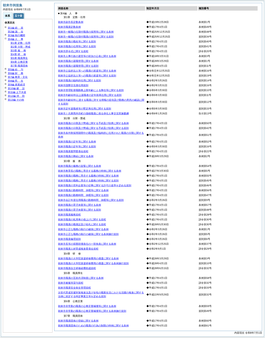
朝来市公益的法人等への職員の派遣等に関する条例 (87, 70)
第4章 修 (18, 54)
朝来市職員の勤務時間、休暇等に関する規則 (83, 195)
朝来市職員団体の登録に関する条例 (78, 320)
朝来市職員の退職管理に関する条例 (78, 61)
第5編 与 (15, 69)
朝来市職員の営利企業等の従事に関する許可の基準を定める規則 (94, 185)
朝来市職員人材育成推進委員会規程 (78, 248)
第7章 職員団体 (19, 65)
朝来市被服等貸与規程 (70, 282)
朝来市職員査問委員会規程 (73, 151)
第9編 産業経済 (16, 84)
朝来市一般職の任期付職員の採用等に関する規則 (86, 36)
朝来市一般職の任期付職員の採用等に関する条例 (86, 31)
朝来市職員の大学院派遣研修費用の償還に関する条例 (88, 258)
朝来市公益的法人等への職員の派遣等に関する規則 (87, 75)
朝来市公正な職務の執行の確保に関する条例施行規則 (88, 234)
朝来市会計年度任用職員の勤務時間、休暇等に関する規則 (91, 200)
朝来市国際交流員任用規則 (73, 85)
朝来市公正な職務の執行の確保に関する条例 (83, 229)
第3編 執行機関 (16, 35)
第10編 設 (16, 88)
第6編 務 (15, 73)
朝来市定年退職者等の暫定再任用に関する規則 (84, 108)
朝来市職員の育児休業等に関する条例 (79, 204)
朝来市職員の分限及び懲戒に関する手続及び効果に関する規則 (93, 128)
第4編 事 (15, 39)
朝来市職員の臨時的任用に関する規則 (79, 80)
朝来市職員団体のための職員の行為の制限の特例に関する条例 (93, 325)
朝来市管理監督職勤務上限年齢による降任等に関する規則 (91, 90)
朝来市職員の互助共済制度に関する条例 (80, 277)
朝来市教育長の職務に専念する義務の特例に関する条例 (89, 170)
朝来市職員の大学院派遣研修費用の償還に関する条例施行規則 (93, 263)
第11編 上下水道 (17, 92)
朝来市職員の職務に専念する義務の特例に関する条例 (88, 175)
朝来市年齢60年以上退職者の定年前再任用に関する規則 (90, 95)
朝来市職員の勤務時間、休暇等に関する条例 (83, 190)
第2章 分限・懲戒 (20, 46)
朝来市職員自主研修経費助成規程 (77, 268)
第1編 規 (15, 27)
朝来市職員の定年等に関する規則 (77, 146)
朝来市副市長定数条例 (70, 22)
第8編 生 (15, 80)
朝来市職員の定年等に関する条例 (77, 141)
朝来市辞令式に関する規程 (73, 51)
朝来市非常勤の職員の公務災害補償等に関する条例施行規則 (92, 311)
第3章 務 (18, 50)
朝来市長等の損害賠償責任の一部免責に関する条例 (87, 243)
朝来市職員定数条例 (69, 26)
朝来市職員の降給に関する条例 (75, 156)
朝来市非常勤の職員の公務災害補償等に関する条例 (87, 306)
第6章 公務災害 (19, 61)
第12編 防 (16, 96)
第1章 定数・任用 (20, 42)
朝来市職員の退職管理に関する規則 (78, 65)
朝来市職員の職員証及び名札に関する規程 (82, 224)
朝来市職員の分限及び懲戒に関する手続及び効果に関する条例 (93, 123)
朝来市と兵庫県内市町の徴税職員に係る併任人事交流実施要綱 (93, 113)
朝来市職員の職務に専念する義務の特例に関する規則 (88, 180)
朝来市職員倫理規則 (69, 239)
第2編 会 (15, 31)
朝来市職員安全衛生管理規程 (74, 287)
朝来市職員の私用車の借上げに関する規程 (82, 219)
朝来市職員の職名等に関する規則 (77, 41)
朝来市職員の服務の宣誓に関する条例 (79, 165)
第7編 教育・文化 (18, 77)
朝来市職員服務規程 (69, 214)
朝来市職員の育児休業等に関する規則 (79, 209)
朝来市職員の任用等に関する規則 (77, 46)
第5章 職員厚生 (19, 58)
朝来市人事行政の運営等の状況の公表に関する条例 (87, 56)
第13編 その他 (16, 99)
